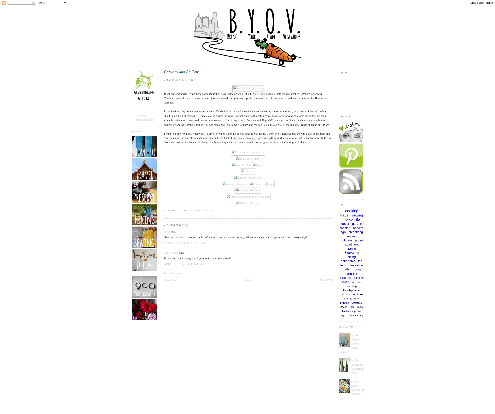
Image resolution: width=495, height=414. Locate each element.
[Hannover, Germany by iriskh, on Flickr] (248, 158)
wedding (351, 286)
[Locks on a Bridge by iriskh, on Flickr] (262, 184)
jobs (352, 306)
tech (343, 265)
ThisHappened (352, 290)
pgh (343, 232)
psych (344, 315)
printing (344, 302)
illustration (356, 265)
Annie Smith (171, 252)
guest (360, 306)
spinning (351, 273)
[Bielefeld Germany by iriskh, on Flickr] (248, 203)
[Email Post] (214, 210)
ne (359, 311)
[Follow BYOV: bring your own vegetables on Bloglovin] (351, 141)
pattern (347, 269)
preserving (355, 232)
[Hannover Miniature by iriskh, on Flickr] (248, 190)
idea (359, 282)
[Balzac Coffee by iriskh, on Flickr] (241, 165)
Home (248, 280)
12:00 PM (208, 210)
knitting (352, 236)
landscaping (349, 311)
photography (351, 298)
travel (194, 210)
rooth (167, 231)
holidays (346, 240)
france (351, 248)
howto (348, 220)
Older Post (326, 280)
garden (357, 224)
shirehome (348, 261)
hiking (351, 257)
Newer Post (170, 280)
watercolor (357, 302)
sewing (357, 215)
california (345, 277)
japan (359, 240)
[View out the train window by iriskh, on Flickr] (248, 152)
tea (360, 261)
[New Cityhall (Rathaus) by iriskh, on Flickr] (248, 88)
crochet (345, 294)
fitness (343, 306)
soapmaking (356, 315)
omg (358, 269)
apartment (351, 244)
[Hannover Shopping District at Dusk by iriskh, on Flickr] (248, 196)
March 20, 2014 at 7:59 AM (185, 243)
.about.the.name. (144, 119)
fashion (345, 228)
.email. (144, 115)
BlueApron (351, 252)
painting (359, 277)
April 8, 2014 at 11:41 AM (184, 264)
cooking (351, 211)
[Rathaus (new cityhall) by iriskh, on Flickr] (248, 178)
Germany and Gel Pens (182, 71)
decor (345, 224)
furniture (357, 294)
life (357, 220)
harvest (358, 228)
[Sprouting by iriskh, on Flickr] (248, 171)
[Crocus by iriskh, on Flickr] (258, 165)
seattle (345, 282)
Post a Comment (173, 273)
